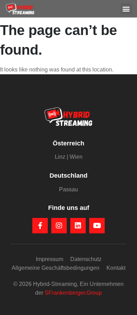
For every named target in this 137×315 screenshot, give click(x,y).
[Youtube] (97, 225)
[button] (126, 8)
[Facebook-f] (40, 225)
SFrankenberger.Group (73, 293)
